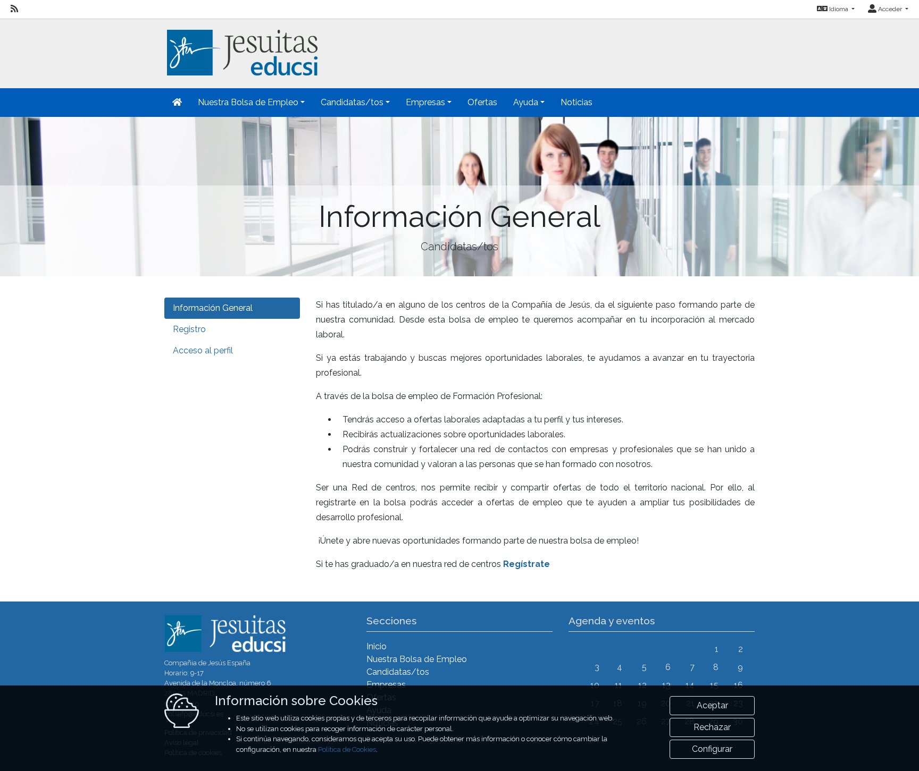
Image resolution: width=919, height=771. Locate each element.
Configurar (712, 749)
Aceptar (712, 705)
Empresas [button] (425, 102)
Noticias (576, 102)
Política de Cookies (347, 749)
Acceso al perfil (203, 350)
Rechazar (712, 727)
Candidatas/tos (397, 672)
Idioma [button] (839, 9)
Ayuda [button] (525, 102)
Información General (213, 308)
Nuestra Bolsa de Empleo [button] (248, 102)
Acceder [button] (890, 9)
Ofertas (482, 102)
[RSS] (14, 9)
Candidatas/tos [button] (352, 102)
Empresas (386, 685)
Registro (189, 329)
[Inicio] (241, 46)
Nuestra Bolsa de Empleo (416, 659)
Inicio (376, 646)
